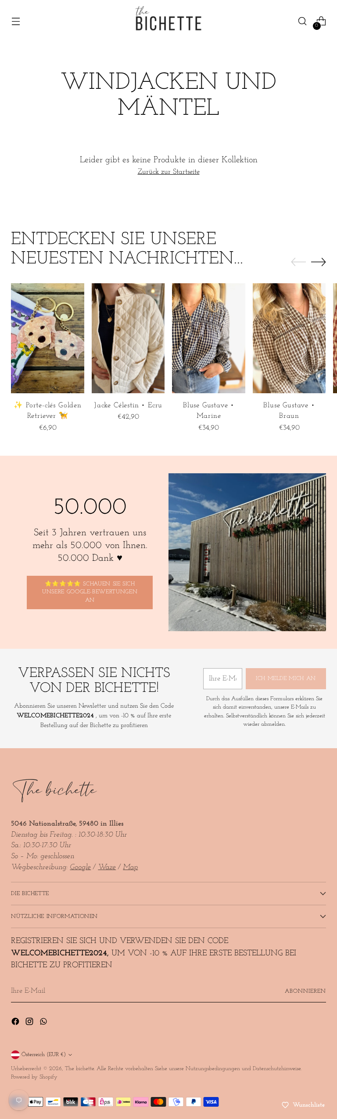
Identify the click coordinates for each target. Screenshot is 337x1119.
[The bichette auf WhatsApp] (44, 1023)
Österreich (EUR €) (44, 1054)
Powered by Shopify (34, 1077)
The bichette (79, 1068)
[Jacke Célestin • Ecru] (128, 338)
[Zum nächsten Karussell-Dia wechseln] (318, 261)
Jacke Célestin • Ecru (128, 405)
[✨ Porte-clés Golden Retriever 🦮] (47, 338)
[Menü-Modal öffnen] (16, 21)
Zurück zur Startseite (169, 172)
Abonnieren (305, 991)
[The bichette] (168, 21)
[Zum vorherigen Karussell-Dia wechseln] (298, 262)
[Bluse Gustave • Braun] (289, 338)
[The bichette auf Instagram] (30, 1023)
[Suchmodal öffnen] (303, 21)
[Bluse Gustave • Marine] (208, 338)
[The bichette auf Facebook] (16, 1023)
